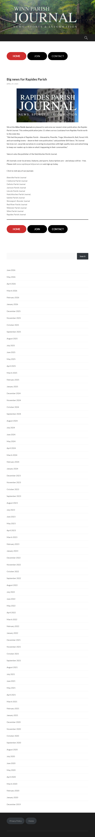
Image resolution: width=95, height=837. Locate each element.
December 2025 (14, 311)
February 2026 (13, 297)
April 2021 (11, 695)
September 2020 (14, 742)
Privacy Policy (16, 821)
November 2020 (14, 729)
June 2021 (11, 681)
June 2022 (11, 599)
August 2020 (12, 749)
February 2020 (13, 790)
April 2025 (11, 366)
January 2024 (12, 468)
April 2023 (11, 530)
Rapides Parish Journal (16, 214)
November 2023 (14, 482)
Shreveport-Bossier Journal (18, 201)
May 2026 (11, 277)
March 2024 (12, 455)
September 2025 (14, 331)
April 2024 (11, 448)
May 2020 (11, 770)
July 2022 (11, 592)
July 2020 (11, 756)
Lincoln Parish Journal (16, 191)
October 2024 (13, 407)
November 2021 (14, 647)
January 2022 (12, 633)
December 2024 (14, 393)
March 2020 (12, 784)
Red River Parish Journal (17, 204)
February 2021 (13, 708)
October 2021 (13, 653)
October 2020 (13, 736)
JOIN (37, 56)
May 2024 (11, 441)
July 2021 (11, 674)
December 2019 (14, 804)
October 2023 (13, 489)
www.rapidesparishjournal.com (30, 164)
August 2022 (12, 585)
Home (31, 821)
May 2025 (11, 359)
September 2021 (14, 660)
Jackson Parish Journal (16, 187)
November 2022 (14, 564)
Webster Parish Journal (16, 208)
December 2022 (14, 557)
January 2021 (12, 715)
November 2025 (14, 318)
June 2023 (11, 516)
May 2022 (11, 605)
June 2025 (11, 352)
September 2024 (14, 414)
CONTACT (58, 56)
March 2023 (12, 537)
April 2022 (11, 612)
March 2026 (12, 290)
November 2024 (14, 400)
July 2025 (11, 345)
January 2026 (12, 304)
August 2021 (12, 667)
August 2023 (12, 503)
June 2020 (11, 763)
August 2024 (12, 421)
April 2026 (11, 284)
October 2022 (13, 571)
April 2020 (11, 777)
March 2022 (12, 619)
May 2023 (11, 523)
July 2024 (11, 427)
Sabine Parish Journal (16, 197)
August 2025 (12, 338)
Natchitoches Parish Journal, (19, 194)
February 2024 (13, 462)
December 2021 (14, 640)
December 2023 (14, 475)
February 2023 (13, 544)
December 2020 (14, 722)
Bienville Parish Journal (16, 177)
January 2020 (12, 797)
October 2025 (13, 325)
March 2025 (12, 373)
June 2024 (11, 434)
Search (82, 256)
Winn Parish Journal (15, 211)
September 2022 (14, 578)
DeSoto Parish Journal (16, 184)
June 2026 (11, 270)
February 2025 (13, 379)
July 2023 (11, 510)
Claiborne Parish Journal (17, 181)
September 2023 (14, 496)
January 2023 (12, 551)
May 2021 (11, 688)
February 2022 (13, 626)
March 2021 (12, 701)
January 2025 (12, 386)
